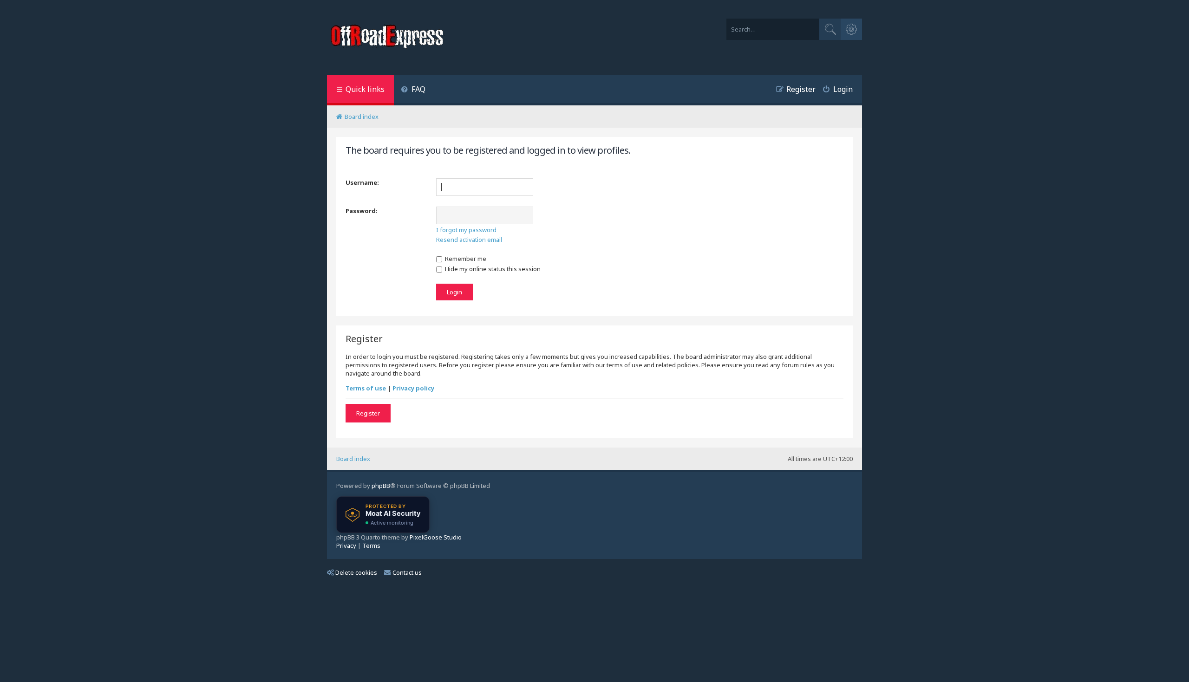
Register (368, 413)
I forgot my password (466, 230)
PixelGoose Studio (436, 537)
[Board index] (388, 38)
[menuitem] (413, 90)
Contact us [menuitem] (407, 572)
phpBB (381, 485)
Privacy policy (413, 388)
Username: (362, 182)
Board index (353, 459)
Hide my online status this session (492, 269)
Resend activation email (469, 239)
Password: (362, 211)
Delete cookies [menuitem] (356, 572)
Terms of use (366, 388)
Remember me (465, 258)
